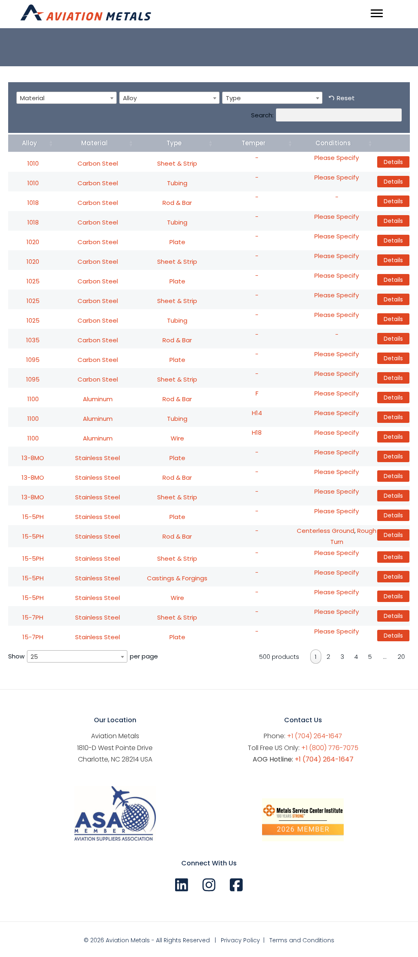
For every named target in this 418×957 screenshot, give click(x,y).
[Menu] (376, 13)
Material (94, 143)
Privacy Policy (240, 940)
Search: (262, 114)
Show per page (83, 656)
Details (393, 162)
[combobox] (66, 98)
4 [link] (356, 656)
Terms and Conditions (301, 940)
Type (174, 143)
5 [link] (370, 656)
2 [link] (328, 656)
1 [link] (315, 656)
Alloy (29, 143)
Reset (346, 98)
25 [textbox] (34, 656)
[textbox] (35, 97)
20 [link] (401, 656)
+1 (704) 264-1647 (314, 736)
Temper (254, 143)
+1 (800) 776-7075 (329, 748)
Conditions (333, 143)
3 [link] (342, 656)
